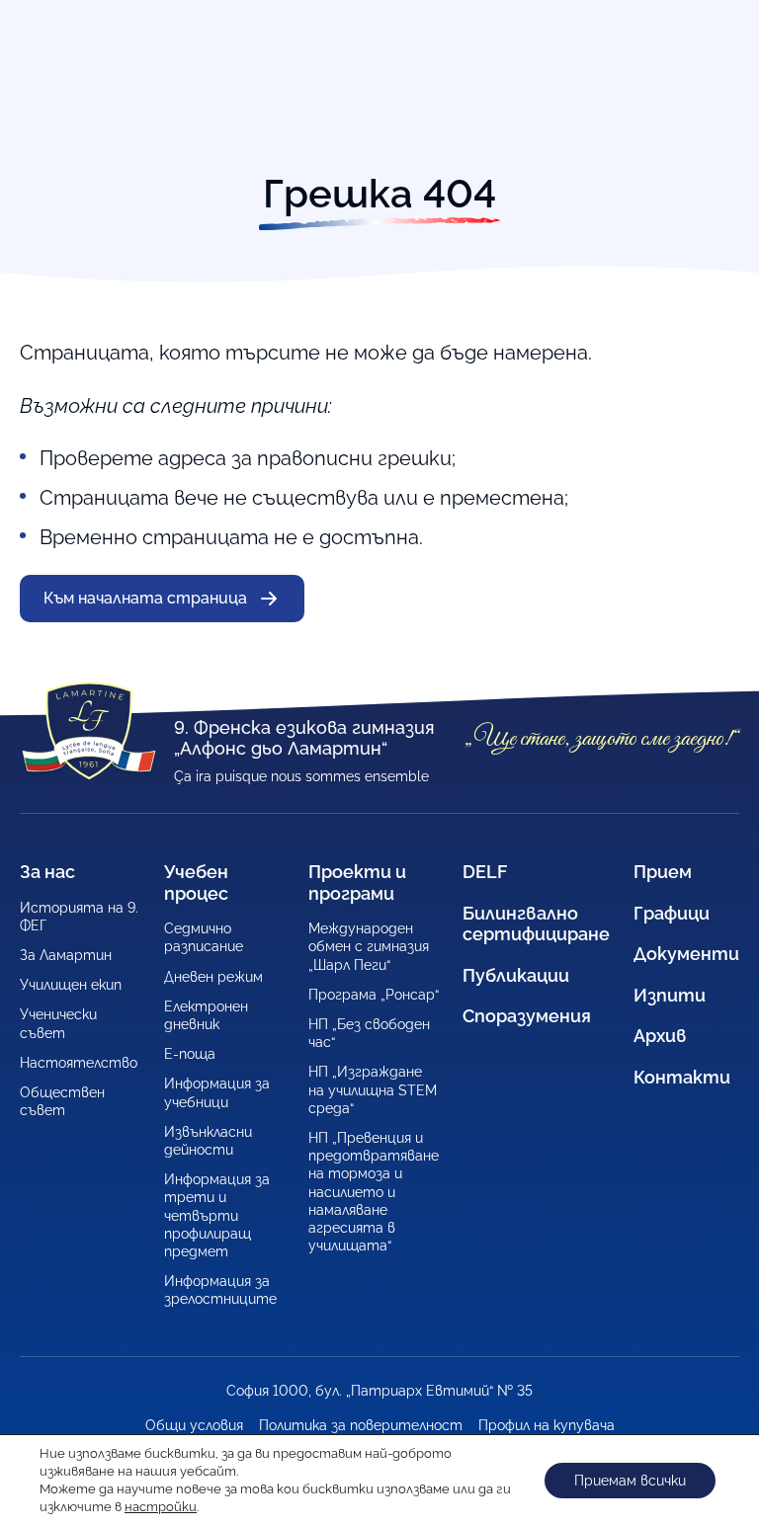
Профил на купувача (546, 1425)
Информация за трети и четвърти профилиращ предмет (217, 1215)
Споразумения (527, 1015)
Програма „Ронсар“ (373, 995)
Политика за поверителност (361, 1425)
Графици (671, 913)
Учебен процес (196, 882)
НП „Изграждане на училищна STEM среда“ (372, 1089)
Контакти (681, 1077)
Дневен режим (213, 977)
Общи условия (194, 1425)
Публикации (516, 975)
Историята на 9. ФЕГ (79, 916)
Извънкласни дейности (208, 1141)
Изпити (669, 995)
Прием (662, 871)
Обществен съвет (62, 1101)
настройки (161, 1506)
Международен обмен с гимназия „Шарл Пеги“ (368, 946)
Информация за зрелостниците (220, 1290)
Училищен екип (71, 985)
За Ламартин (66, 955)
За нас (47, 871)
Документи (686, 953)
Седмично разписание (203, 937)
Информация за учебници (217, 1092)
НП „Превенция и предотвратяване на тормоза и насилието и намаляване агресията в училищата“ (373, 1191)
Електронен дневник (206, 1015)
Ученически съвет (58, 1023)
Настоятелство (78, 1063)
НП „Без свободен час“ (369, 1033)
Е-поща (189, 1054)
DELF (485, 871)
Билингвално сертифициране (536, 924)
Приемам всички (630, 1480)
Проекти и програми (357, 882)
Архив (660, 1035)
